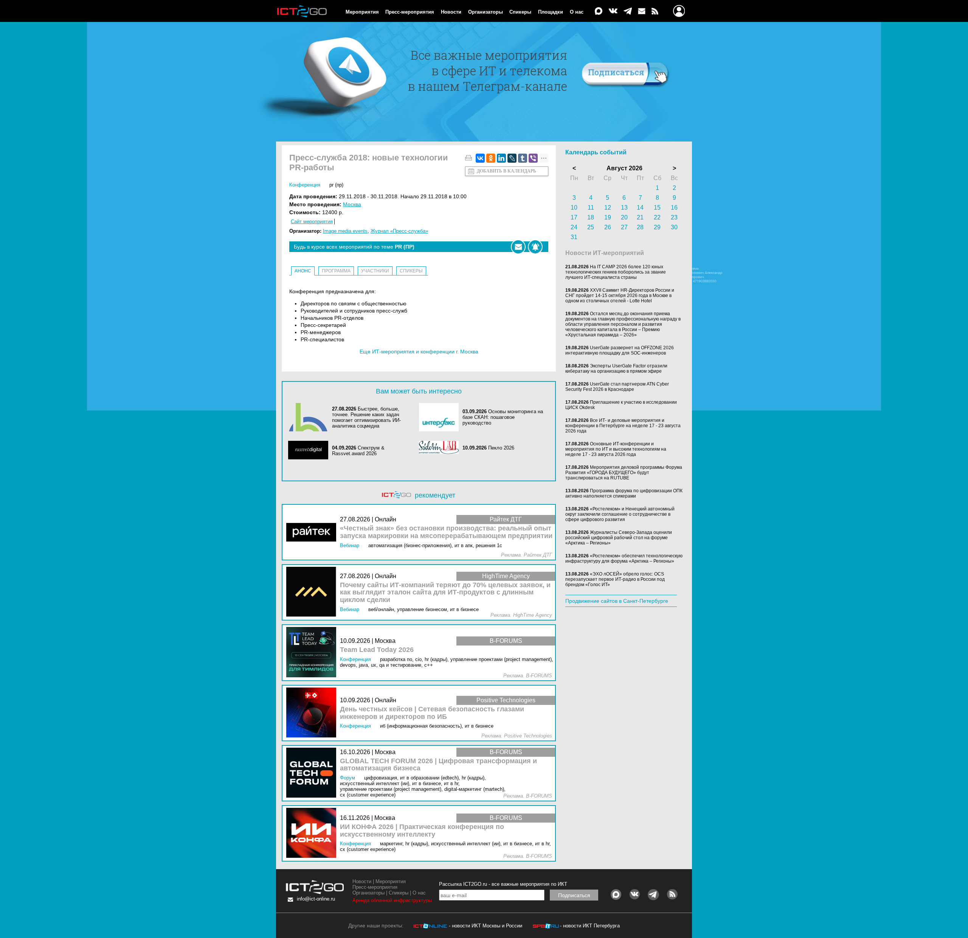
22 (657, 217)
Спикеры (520, 12)
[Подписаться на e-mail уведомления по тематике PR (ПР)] (518, 247)
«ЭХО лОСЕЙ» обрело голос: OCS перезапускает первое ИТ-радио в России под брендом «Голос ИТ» (615, 579)
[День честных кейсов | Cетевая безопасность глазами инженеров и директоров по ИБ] (313, 713)
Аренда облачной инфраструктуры (392, 900)
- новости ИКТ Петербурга (590, 926)
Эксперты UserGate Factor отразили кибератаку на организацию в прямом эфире (616, 368)
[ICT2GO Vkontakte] (613, 11)
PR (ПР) (336, 185)
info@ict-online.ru (316, 899)
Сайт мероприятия (312, 221)
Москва (352, 204)
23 (674, 217)
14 (640, 207)
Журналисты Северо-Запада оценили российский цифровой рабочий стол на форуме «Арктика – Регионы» (618, 538)
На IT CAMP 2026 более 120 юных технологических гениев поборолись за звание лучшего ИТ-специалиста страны (615, 272)
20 (624, 217)
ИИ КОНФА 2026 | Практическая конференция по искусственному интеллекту (422, 830)
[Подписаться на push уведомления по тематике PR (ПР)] (535, 247)
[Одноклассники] (490, 158)
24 (574, 227)
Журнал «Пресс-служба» (399, 231)
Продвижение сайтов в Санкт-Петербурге (616, 601)
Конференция (304, 185)
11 (591, 207)
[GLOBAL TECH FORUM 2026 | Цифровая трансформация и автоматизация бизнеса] (313, 773)
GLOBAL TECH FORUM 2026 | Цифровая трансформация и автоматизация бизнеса (438, 765)
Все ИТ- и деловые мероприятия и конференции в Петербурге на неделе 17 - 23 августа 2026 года (623, 426)
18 (590, 217)
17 (574, 217)
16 (674, 207)
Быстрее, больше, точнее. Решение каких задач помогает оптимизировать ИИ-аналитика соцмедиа (366, 417)
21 (640, 217)
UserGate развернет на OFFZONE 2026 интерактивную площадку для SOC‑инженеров (619, 350)
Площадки (550, 12)
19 (607, 217)
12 (607, 207)
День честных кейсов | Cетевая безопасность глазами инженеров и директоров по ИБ (432, 713)
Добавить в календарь (506, 171)
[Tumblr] (522, 158)
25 (590, 227)
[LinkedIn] (501, 158)
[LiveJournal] (512, 158)
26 (607, 227)
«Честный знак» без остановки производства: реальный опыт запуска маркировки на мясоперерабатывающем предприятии (446, 532)
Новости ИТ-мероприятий (604, 253)
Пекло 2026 (501, 448)
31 (574, 237)
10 (574, 207)
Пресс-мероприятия (409, 12)
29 (657, 227)
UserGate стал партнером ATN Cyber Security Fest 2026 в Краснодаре (617, 386)
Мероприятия (362, 12)
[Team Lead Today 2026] (313, 652)
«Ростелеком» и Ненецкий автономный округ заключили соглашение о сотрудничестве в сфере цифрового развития (620, 514)
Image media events (345, 231)
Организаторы (485, 12)
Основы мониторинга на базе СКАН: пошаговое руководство (502, 417)
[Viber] (533, 158)
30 (674, 227)
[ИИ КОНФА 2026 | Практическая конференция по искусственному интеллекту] (313, 833)
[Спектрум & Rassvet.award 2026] (310, 450)
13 (624, 207)
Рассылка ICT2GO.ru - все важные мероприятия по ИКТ (503, 884)
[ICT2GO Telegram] (628, 11)
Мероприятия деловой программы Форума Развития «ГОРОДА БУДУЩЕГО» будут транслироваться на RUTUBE (623, 473)
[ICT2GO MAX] (598, 11)
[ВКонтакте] (480, 158)
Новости (451, 12)
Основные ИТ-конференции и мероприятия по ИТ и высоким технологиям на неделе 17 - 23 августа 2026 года (615, 449)
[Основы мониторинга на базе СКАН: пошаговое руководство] (441, 417)
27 (624, 227)
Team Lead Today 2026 (377, 649)
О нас (576, 12)
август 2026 (624, 168)
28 (640, 227)
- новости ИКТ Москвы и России (485, 926)
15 (657, 207)
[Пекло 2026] (441, 448)
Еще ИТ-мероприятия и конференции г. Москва (419, 351)
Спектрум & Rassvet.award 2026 (358, 450)
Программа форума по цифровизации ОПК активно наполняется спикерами (624, 493)
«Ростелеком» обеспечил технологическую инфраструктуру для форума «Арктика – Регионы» (624, 558)
